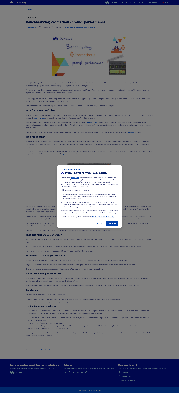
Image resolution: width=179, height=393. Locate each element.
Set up (99, 223)
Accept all (112, 223)
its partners (75, 178)
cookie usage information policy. (102, 217)
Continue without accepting (71, 169)
